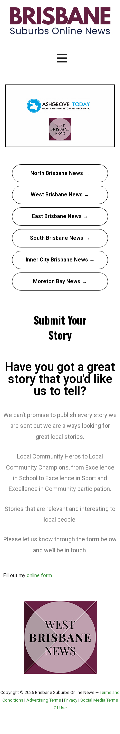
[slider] (53, 141)
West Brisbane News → (60, 194)
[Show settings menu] (95, 141)
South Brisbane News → (60, 238)
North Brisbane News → (60, 173)
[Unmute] (82, 141)
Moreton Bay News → (60, 281)
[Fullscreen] (108, 141)
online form (39, 575)
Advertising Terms (43, 700)
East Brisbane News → (60, 216)
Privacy (70, 700)
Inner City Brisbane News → (60, 259)
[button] (61, 58)
